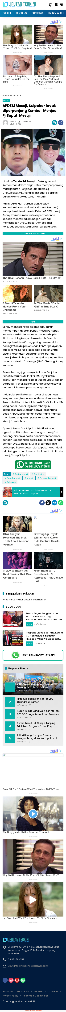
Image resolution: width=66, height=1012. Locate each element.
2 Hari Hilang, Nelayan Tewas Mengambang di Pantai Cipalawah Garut (37, 737)
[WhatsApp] (60, 502)
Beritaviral (39, 474)
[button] (51, 5)
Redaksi (38, 991)
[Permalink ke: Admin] (6, 122)
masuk (19, 599)
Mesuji (30, 478)
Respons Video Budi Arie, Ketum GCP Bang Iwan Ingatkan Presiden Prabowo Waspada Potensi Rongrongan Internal (44, 637)
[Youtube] (17, 980)
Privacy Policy (10, 995)
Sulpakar (11, 482)
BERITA (29, 624)
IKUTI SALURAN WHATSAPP (38, 655)
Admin (13, 122)
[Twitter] (48, 502)
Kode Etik (52, 991)
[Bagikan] (60, 122)
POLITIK (6, 100)
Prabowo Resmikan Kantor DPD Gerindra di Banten (35, 700)
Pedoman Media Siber (35, 995)
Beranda (8, 991)
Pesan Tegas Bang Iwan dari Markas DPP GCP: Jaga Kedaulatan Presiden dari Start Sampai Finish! (44, 618)
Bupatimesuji (13, 478)
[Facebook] (42, 502)
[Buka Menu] (56, 5)
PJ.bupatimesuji (48, 478)
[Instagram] (11, 980)
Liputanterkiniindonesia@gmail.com (28, 965)
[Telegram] (54, 502)
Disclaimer (23, 991)
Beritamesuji (21, 474)
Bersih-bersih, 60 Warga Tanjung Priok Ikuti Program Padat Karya (36, 725)
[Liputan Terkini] (20, 4)
